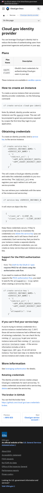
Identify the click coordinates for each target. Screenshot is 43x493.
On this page (8, 20)
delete (4, 388)
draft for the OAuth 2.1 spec (23, 265)
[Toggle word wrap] (34, 105)
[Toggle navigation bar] (3, 8)
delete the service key (24, 234)
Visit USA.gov (7, 486)
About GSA (6, 451)
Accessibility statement (11, 455)
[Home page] (4, 15)
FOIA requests (8, 459)
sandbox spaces (34, 80)
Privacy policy (7, 474)
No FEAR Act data (9, 463)
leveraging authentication (15, 369)
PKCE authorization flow (22, 278)
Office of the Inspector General (14, 467)
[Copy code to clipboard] (38, 105)
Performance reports (10, 470)
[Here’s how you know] (21, 2)
